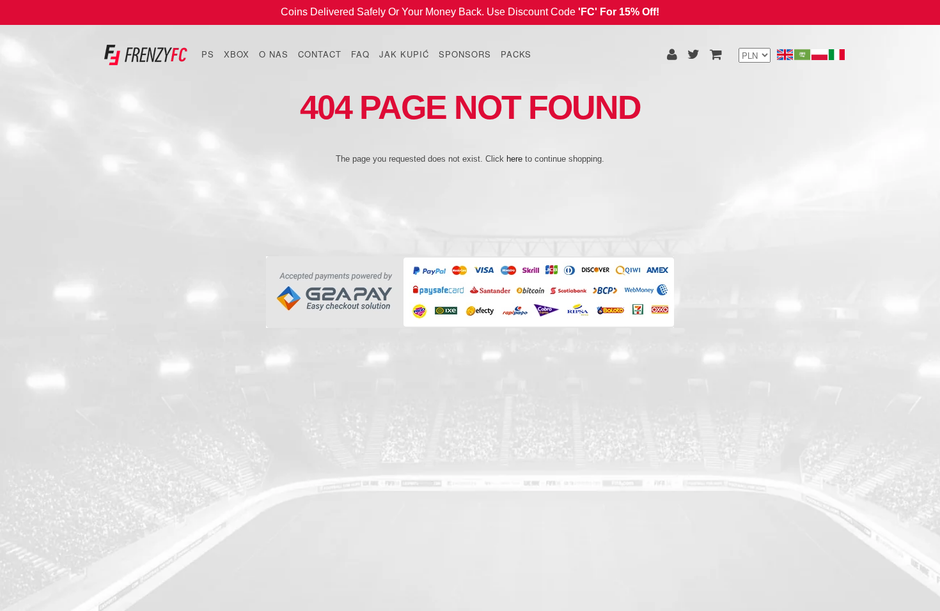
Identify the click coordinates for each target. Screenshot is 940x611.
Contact (319, 54)
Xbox (236, 54)
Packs (516, 54)
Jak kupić (404, 54)
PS (207, 54)
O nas (273, 54)
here (514, 159)
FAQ (360, 54)
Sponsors (465, 54)
